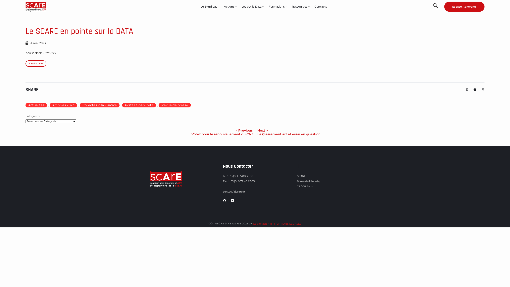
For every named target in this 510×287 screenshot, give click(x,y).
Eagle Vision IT (262, 223)
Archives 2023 (63, 105)
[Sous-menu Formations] (286, 6)
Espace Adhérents (464, 6)
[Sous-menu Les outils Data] (263, 6)
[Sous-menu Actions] (236, 6)
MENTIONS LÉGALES (287, 223)
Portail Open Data (139, 105)
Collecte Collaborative (99, 105)
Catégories (32, 116)
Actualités (36, 105)
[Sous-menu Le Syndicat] (218, 6)
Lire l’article (36, 63)
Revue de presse (174, 105)
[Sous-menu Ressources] (309, 6)
